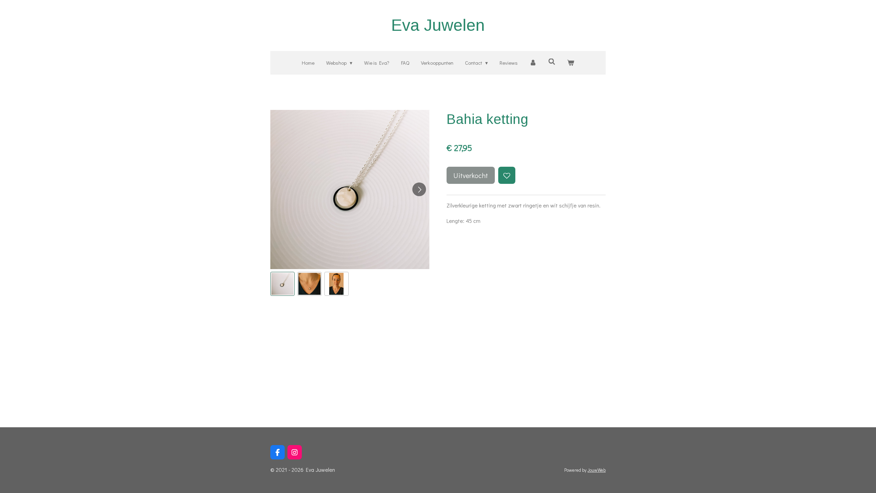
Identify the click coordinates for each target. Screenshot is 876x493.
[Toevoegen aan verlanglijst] (506, 175)
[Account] (533, 62)
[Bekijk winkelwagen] (570, 62)
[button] (282, 284)
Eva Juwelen (438, 25)
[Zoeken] (551, 61)
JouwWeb (597, 470)
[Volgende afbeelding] (419, 189)
